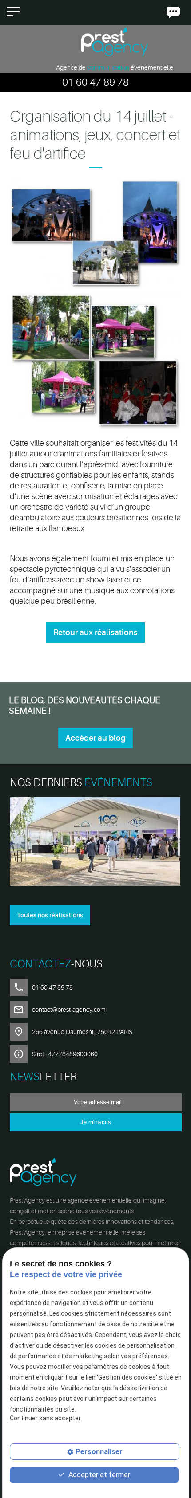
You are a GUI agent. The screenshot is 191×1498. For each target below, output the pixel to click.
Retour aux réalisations (95, 632)
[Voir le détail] (96, 843)
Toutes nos (50, 915)
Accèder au (95, 738)
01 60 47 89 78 (95, 82)
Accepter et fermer (98, 1474)
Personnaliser (99, 1451)
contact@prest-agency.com (69, 1009)
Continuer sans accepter (45, 1418)
